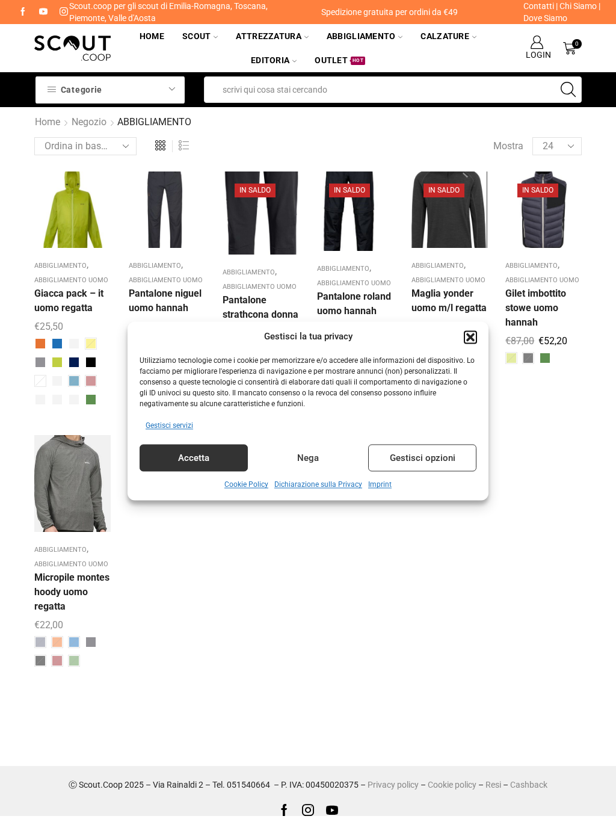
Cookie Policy (246, 485)
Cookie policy (452, 785)
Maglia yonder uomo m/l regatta (449, 301)
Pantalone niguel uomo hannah (165, 301)
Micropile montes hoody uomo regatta (71, 592)
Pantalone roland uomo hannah (354, 304)
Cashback (528, 785)
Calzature (444, 36)
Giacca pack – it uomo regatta (68, 301)
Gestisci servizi (169, 426)
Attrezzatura (268, 36)
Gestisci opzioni (422, 458)
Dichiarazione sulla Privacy (318, 485)
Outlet (339, 60)
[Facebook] (23, 12)
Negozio (89, 122)
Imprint (380, 485)
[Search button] (568, 89)
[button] (470, 337)
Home (152, 36)
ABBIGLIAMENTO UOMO (71, 280)
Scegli (62, 214)
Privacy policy (393, 785)
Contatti (538, 6)
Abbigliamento (361, 36)
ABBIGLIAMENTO (60, 266)
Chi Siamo (578, 6)
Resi (493, 785)
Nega (308, 458)
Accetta (193, 458)
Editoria (270, 60)
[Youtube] (43, 12)
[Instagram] (308, 810)
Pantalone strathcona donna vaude (260, 314)
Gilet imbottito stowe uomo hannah (535, 308)
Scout (196, 36)
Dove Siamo (545, 18)
